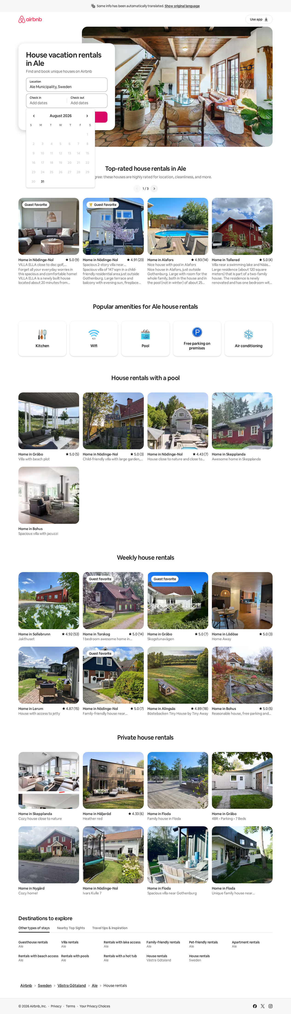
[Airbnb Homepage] (30, 19)
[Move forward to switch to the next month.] (87, 116)
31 (42, 181)
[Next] (154, 188)
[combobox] (67, 86)
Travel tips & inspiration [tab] (109, 928)
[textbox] (46, 103)
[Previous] (137, 188)
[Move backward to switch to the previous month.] (34, 116)
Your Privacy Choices (95, 1006)
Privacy (56, 1006)
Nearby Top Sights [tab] (71, 928)
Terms (70, 1006)
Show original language (182, 6)
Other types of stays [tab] (34, 928)
